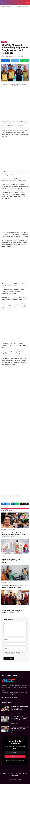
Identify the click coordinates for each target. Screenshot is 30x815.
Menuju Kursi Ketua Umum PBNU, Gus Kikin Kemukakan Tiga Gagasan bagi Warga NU (19, 729)
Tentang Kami (15, 775)
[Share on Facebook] (5, 60)
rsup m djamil (5, 498)
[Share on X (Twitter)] (15, 60)
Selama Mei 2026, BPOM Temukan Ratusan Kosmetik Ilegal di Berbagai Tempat (13, 561)
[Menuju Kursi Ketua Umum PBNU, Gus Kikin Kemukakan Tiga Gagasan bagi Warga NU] (5, 729)
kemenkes (11, 495)
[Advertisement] (15, 25)
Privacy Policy (17, 761)
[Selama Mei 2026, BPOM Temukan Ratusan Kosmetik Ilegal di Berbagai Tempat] (15, 546)
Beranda (3, 6)
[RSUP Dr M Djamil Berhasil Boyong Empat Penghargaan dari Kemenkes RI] (15, 72)
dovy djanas (4, 495)
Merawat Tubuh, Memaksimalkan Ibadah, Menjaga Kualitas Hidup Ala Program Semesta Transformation (14, 534)
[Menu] (2, 2)
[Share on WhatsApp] (24, 60)
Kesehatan (8, 6)
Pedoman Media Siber (16, 773)
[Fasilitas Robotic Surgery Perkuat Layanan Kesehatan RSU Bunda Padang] (15, 572)
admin (7, 56)
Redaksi (25, 773)
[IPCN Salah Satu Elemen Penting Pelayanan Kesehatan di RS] (15, 597)
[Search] (28, 2)
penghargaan (18, 495)
